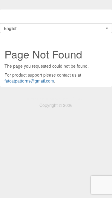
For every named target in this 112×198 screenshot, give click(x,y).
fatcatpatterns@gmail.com (29, 81)
